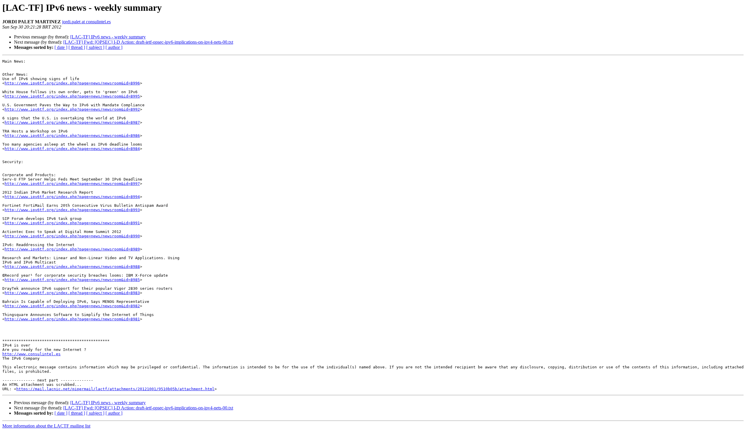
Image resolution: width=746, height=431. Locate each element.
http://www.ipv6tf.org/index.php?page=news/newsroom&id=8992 (72, 109)
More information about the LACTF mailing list (46, 425)
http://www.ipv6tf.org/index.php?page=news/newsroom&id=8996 (72, 83)
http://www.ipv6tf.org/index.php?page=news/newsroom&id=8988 (72, 266)
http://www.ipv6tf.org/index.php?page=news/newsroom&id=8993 (72, 210)
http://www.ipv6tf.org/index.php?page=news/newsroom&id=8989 (72, 249)
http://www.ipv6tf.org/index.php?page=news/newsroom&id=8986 (72, 135)
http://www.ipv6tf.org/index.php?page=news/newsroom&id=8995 (72, 96)
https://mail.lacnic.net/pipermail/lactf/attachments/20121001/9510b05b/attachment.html (115, 389)
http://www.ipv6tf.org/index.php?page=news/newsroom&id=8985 (72, 280)
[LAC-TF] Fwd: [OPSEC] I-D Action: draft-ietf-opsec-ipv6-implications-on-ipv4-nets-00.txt (148, 42)
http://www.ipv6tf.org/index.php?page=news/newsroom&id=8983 (72, 293)
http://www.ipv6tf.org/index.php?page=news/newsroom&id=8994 (72, 197)
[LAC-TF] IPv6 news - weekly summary (108, 36)
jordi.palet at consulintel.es (86, 21)
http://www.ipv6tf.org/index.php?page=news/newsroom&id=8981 (72, 319)
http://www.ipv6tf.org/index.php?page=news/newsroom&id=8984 (72, 148)
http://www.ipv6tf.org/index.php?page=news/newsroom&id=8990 (72, 236)
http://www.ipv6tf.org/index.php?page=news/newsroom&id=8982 (72, 306)
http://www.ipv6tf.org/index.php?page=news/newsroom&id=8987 (72, 122)
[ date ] (60, 47)
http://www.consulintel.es (31, 354)
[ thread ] (76, 47)
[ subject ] (95, 47)
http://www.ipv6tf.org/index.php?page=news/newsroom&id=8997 (72, 183)
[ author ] (113, 47)
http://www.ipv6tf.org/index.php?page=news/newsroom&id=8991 (72, 223)
